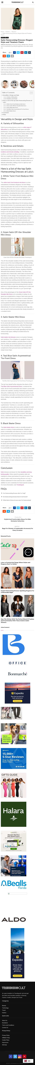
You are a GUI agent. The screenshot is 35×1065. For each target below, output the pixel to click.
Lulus (7, 37)
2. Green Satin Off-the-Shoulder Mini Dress (16, 105)
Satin (2, 472)
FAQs (4, 114)
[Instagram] (20, 1056)
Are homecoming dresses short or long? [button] (14, 493)
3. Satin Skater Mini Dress (12, 107)
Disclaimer (5, 1023)
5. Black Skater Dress (11, 111)
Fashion (4, 1012)
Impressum (5, 1042)
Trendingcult (20, 485)
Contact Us (5, 1027)
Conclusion (6, 112)
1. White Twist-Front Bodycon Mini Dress (15, 104)
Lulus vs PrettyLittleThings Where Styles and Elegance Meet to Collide (15, 563)
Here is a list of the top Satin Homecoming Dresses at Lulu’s (17, 101)
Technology (5, 1008)
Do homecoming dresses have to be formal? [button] (15, 496)
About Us (4, 1020)
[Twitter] (15, 1056)
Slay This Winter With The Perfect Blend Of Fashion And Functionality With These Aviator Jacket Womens (17, 620)
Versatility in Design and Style (11, 95)
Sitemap (4, 1045)
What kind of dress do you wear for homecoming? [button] (17, 500)
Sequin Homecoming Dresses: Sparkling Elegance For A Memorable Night (17, 591)
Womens (3, 37)
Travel (4, 1010)
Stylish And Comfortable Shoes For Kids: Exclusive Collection (17, 520)
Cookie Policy (5, 1040)
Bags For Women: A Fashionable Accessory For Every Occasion (17, 529)
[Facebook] (10, 1056)
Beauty (4, 1005)
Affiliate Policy (6, 1037)
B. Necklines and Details (11, 98)
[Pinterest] (24, 1056)
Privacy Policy (6, 1035)
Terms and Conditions (8, 1025)
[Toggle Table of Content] (30, 92)
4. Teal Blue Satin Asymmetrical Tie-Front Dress (17, 109)
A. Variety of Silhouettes (11, 97)
